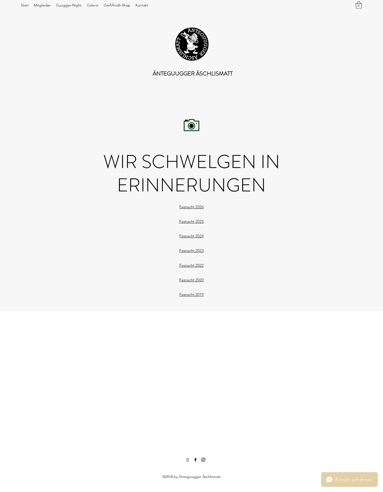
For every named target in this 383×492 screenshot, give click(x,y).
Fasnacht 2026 (191, 206)
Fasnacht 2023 (191, 250)
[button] (359, 5)
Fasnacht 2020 (191, 279)
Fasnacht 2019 (191, 294)
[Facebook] (195, 459)
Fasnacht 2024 (191, 236)
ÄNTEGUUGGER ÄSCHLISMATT (193, 73)
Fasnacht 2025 (191, 221)
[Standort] (187, 459)
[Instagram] (203, 459)
